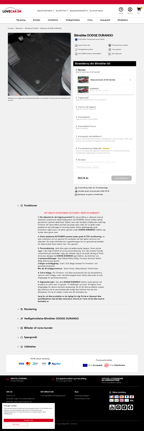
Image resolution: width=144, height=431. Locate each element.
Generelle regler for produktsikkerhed (20, 399)
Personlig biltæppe (82, 395)
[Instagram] (118, 407)
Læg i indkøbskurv (121, 178)
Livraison (74, 424)
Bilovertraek (96, 11)
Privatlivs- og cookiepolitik (59, 424)
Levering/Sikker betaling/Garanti (52, 395)
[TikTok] (124, 407)
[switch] (20, 20)
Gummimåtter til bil (82, 399)
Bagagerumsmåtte (79, 11)
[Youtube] (112, 407)
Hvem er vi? (10, 395)
